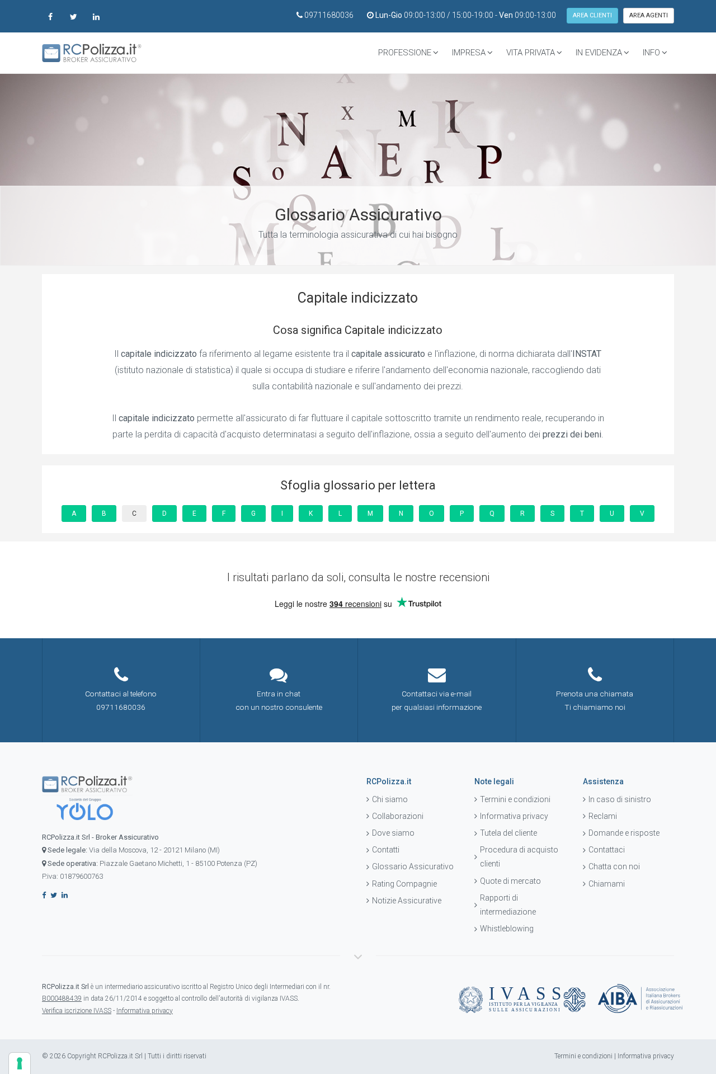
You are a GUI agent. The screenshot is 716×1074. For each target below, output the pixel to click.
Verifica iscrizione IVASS (76, 1011)
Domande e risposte (624, 832)
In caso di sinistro (619, 799)
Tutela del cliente (508, 832)
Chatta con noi (614, 866)
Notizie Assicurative (406, 900)
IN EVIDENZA (599, 53)
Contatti (385, 849)
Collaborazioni (397, 816)
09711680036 (329, 15)
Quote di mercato (510, 881)
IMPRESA (469, 53)
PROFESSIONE (404, 53)
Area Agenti (648, 15)
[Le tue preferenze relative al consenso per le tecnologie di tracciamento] (19, 1063)
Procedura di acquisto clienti (519, 856)
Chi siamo (390, 799)
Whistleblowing (507, 928)
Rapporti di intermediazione (508, 904)
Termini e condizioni (515, 799)
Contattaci (606, 849)
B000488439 (62, 998)
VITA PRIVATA (530, 53)
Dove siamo (393, 832)
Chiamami (606, 883)
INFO (651, 53)
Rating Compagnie (404, 883)
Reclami (602, 816)
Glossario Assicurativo (413, 866)
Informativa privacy (514, 816)
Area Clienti (592, 15)
